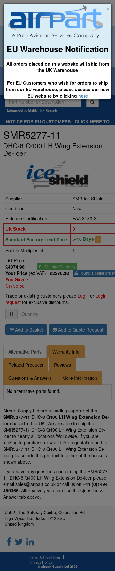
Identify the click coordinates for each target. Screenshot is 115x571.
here (83, 95)
